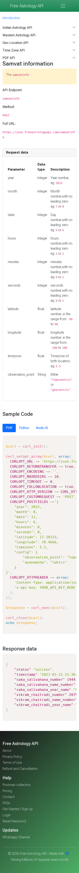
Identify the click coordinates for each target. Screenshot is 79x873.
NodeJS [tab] (42, 428)
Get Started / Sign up (18, 809)
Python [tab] (24, 428)
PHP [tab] (9, 428)
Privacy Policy (12, 757)
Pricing (7, 791)
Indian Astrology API (17, 28)
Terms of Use (12, 763)
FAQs (6, 803)
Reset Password (14, 821)
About (7, 751)
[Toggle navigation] (63, 6)
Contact (8, 797)
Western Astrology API (19, 35)
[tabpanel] (39, 535)
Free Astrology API (26, 5)
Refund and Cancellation (20, 769)
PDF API (9, 58)
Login (7, 815)
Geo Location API (15, 43)
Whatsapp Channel (16, 837)
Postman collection (17, 785)
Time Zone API (14, 50)
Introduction (11, 18)
